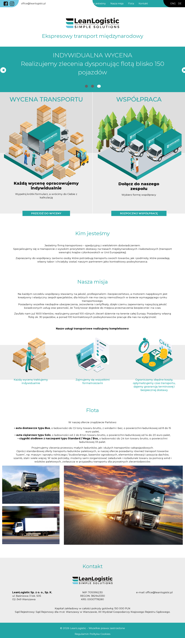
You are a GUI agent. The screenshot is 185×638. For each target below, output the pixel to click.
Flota (131, 3)
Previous (1, 69)
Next (183, 69)
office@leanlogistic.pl (34, 3)
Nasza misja (117, 3)
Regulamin (82, 633)
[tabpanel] (92, 65)
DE (180, 3)
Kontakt (144, 3)
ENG (173, 3)
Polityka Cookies (99, 633)
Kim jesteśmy (99, 3)
